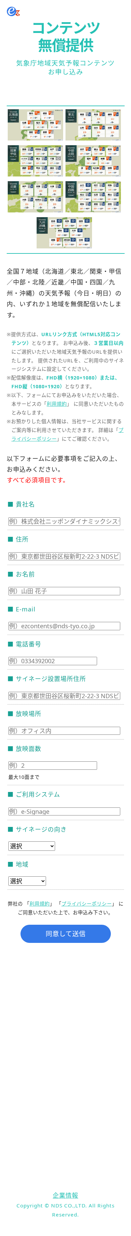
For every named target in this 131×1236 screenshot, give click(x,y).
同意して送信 (66, 933)
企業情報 (65, 1195)
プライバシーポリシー (86, 904)
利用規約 (57, 404)
